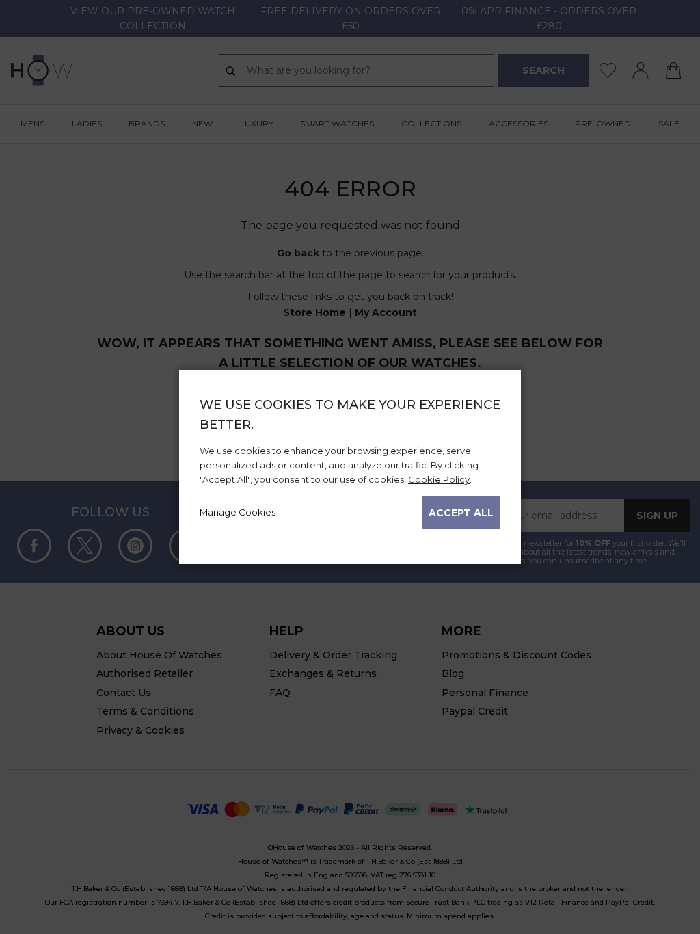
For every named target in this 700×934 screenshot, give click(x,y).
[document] (350, 462)
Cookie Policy (439, 479)
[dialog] (350, 467)
